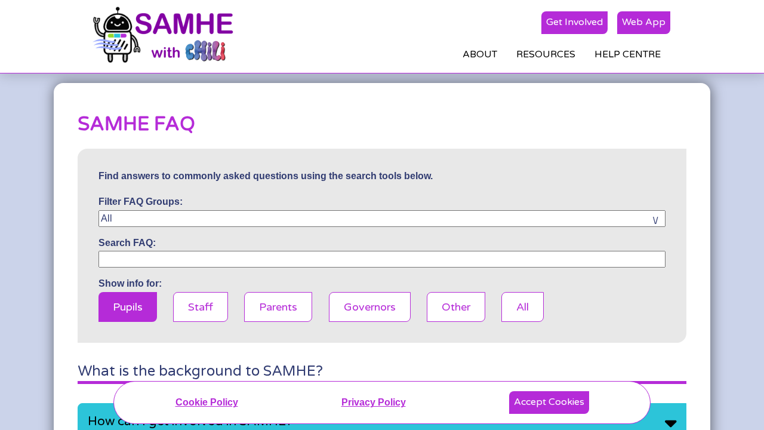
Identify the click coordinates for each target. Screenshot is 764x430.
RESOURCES (545, 54)
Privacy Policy (373, 402)
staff (200, 307)
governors (370, 307)
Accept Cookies (549, 402)
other (456, 307)
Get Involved (574, 22)
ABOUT (480, 54)
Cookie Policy (206, 402)
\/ (655, 220)
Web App (644, 22)
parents (278, 307)
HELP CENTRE (627, 54)
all (522, 307)
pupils (128, 307)
